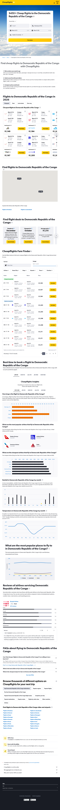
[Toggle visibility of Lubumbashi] (30, 578)
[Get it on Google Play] (26, 800)
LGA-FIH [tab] (29, 374)
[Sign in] (54, 3)
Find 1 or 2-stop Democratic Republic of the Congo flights (18, 665)
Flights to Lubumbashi (26, 209)
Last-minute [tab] (21, 103)
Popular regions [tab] (37, 688)
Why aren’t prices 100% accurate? (13, 772)
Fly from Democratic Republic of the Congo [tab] (15, 692)
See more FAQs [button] (30, 675)
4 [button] (53, 353)
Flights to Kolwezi (7, 712)
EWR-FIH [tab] (23, 374)
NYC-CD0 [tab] (17, 390)
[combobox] (12, 21)
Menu (57, 1)
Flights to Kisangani (35, 715)
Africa (8, 57)
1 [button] (43, 353)
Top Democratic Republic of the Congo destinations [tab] (17, 688)
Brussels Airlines (14, 601)
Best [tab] (13, 103)
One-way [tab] (29, 103)
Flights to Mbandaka (8, 726)
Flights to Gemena (7, 719)
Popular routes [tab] (21, 699)
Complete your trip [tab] (40, 695)
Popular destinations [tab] (9, 699)
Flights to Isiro (33, 721)
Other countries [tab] (46, 699)
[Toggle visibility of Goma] (37, 578)
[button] (33, 17)
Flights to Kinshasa (7, 209)
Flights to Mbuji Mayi (35, 719)
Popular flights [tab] (48, 688)
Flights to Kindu (7, 723)
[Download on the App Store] (33, 800)
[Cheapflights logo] (7, 2)
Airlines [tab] (6, 702)
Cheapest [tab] (6, 103)
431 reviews (13, 606)
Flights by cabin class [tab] (33, 699)
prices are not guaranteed (34, 762)
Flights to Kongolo (34, 723)
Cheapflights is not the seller (11, 767)
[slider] (57, 266)
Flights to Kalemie (34, 712)
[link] (10, 241)
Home (3, 57)
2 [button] (46, 353)
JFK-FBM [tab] (36, 374)
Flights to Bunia (7, 721)
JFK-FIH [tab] (16, 374)
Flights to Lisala (34, 728)
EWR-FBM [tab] (43, 374)
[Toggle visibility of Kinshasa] (23, 578)
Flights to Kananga (8, 717)
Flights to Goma (7, 715)
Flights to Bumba (7, 728)
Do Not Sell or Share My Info (25, 796)
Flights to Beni (33, 717)
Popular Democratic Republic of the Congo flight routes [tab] (18, 695)
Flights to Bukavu (34, 726)
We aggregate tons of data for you (13, 770)
